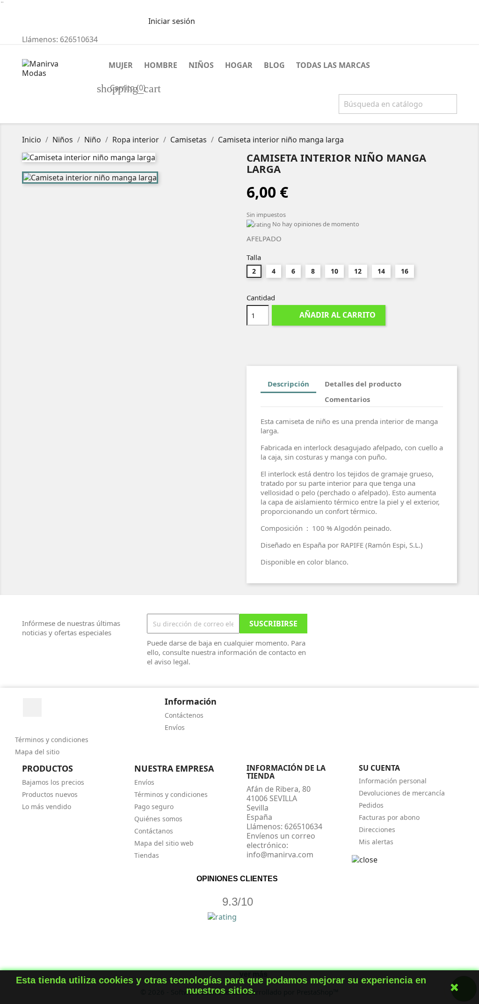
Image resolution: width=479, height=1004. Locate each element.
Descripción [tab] (288, 383)
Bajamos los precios (53, 782)
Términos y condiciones (51, 739)
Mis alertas (376, 841)
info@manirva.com (280, 854)
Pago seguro (154, 806)
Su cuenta (379, 768)
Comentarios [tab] (347, 399)
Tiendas (146, 855)
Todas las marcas (333, 65)
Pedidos (371, 805)
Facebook (32, 707)
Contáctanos (153, 830)
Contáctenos (184, 715)
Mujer (121, 65)
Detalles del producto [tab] (363, 383)
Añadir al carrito (329, 315)
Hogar (239, 65)
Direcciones (377, 829)
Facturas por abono (389, 817)
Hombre (160, 65)
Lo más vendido (46, 806)
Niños (201, 65)
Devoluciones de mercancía (402, 792)
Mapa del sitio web (164, 843)
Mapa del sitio (37, 751)
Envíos (175, 727)
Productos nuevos (50, 794)
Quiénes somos (158, 818)
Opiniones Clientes (237, 879)
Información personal (393, 780)
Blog (274, 65)
